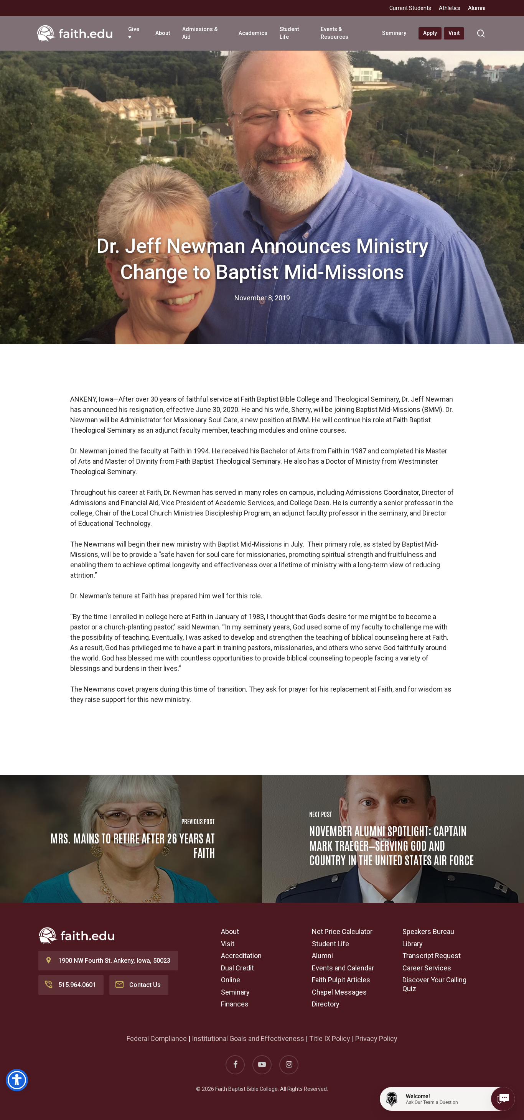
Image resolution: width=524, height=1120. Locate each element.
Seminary (235, 992)
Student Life (330, 944)
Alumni (322, 956)
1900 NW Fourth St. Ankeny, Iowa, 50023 (114, 960)
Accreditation (241, 956)
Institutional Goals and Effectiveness (248, 1038)
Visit (227, 944)
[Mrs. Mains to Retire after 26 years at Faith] (131, 839)
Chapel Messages (339, 992)
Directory (325, 1004)
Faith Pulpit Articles (341, 980)
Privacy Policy (376, 1038)
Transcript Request (431, 956)
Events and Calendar (343, 968)
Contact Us (145, 984)
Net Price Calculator (342, 931)
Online (230, 980)
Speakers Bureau (428, 931)
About (230, 931)
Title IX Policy (329, 1038)
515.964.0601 (77, 984)
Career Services (426, 968)
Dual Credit (237, 968)
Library (412, 944)
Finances (235, 1004)
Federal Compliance (157, 1038)
